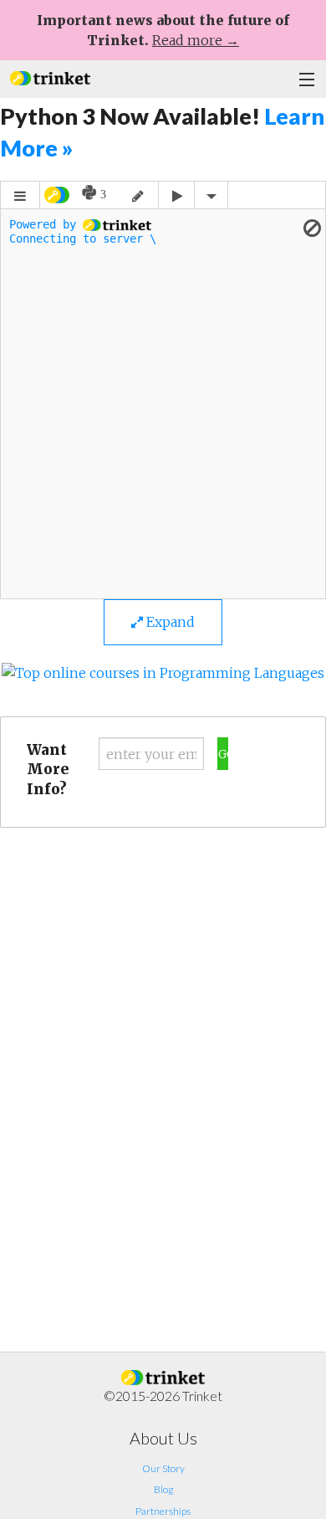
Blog (163, 1489)
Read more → (195, 40)
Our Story (163, 1468)
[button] (50, 76)
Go (223, 754)
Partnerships (163, 1511)
